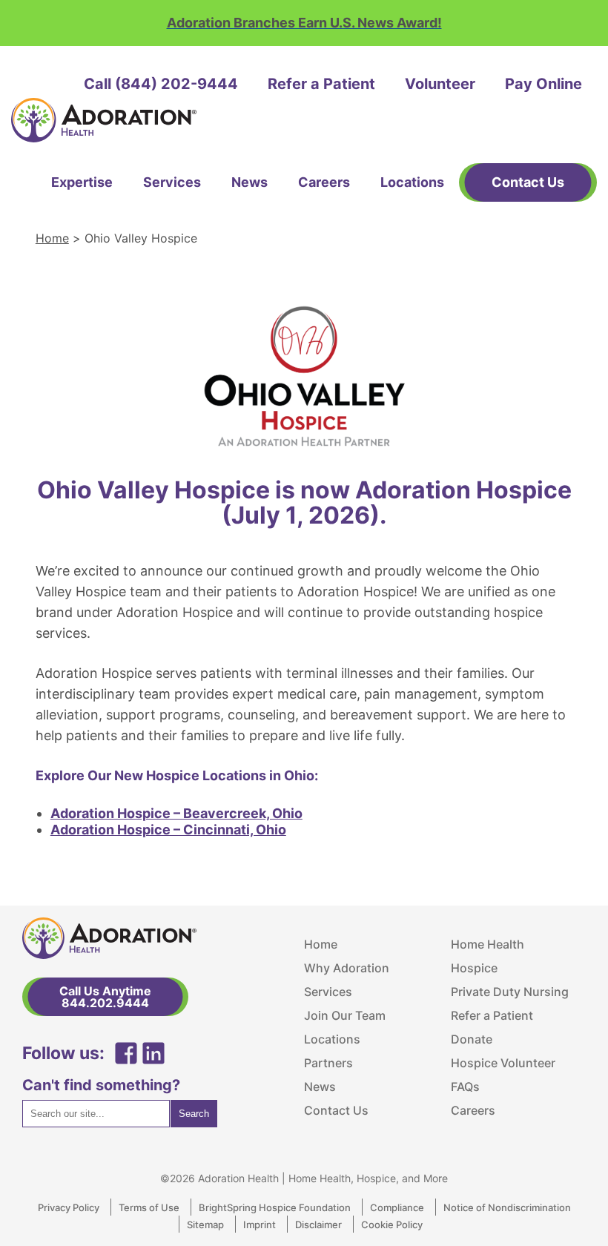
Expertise (82, 182)
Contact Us (336, 1110)
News (249, 182)
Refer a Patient (321, 84)
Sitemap (205, 1224)
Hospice (474, 967)
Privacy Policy (68, 1207)
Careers (324, 182)
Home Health (487, 944)
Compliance (397, 1207)
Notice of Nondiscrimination (507, 1207)
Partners (328, 1062)
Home (52, 238)
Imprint (259, 1224)
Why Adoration (346, 967)
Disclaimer (318, 1224)
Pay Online (543, 84)
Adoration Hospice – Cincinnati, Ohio (168, 829)
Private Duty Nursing (510, 991)
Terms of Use (149, 1207)
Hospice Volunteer (503, 1062)
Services (172, 182)
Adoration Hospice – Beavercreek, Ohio (176, 813)
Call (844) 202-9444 (161, 84)
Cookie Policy (392, 1224)
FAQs (465, 1086)
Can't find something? (101, 1085)
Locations (412, 182)
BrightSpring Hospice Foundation (275, 1207)
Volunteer (440, 84)
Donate (471, 1039)
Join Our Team (345, 1015)
